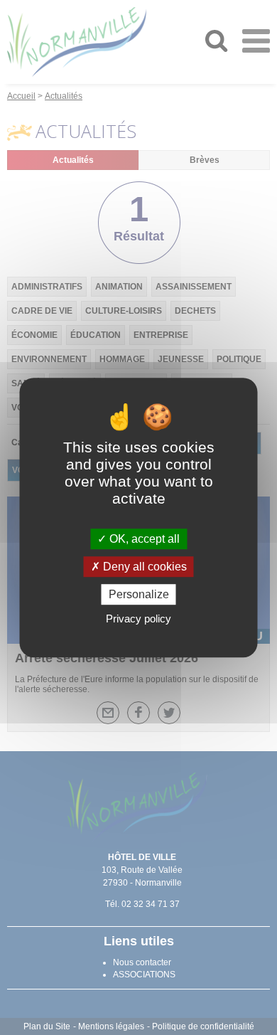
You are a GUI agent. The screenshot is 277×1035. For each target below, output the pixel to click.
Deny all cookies (143, 567)
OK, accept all (143, 539)
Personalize (139, 594)
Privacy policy (138, 618)
